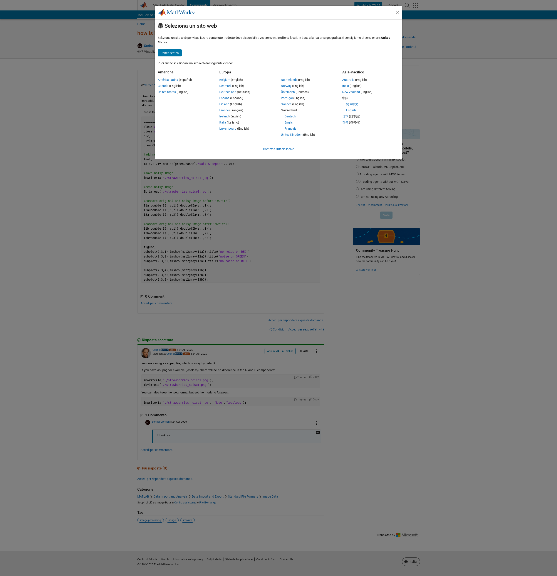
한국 (345, 122)
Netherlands (289, 79)
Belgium (224, 79)
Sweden (286, 104)
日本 (345, 116)
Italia (222, 122)
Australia (348, 79)
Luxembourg (228, 128)
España (224, 98)
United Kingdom (291, 134)
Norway (286, 86)
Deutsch (290, 116)
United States (167, 92)
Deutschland (227, 92)
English (289, 122)
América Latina (168, 79)
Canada (163, 86)
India (345, 86)
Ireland (224, 116)
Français (290, 128)
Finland (224, 104)
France (224, 110)
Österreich (288, 92)
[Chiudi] (398, 12)
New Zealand (351, 92)
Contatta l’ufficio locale (278, 149)
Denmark (225, 86)
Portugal (287, 98)
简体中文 (352, 104)
